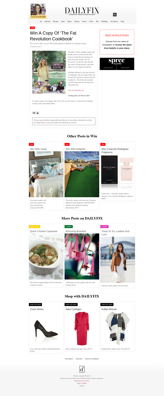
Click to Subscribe (38, 17)
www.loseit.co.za (78, 90)
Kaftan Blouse (109, 309)
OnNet (85, 383)
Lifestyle (47, 21)
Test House (114, 21)
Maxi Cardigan (73, 309)
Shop (122, 21)
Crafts (91, 21)
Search (115, 14)
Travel (84, 21)
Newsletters (69, 359)
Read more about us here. (82, 381)
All (41, 21)
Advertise (79, 359)
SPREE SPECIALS (108, 68)
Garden (76, 21)
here (43, 122)
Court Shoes (37, 309)
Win (97, 21)
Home (69, 21)
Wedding (104, 21)
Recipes (56, 21)
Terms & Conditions (92, 359)
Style (63, 21)
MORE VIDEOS (125, 68)
